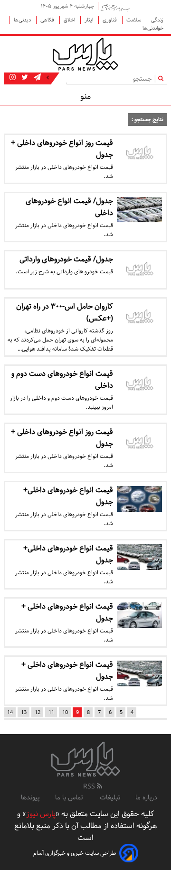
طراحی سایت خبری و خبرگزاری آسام (74, 853)
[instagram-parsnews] (13, 78)
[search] (162, 78)
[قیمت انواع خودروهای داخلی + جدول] (139, 615)
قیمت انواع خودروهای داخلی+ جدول (68, 496)
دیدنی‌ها (23, 20)
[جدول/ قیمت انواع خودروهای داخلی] (139, 209)
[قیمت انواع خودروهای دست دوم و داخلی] (139, 384)
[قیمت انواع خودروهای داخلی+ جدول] (139, 498)
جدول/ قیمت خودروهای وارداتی (66, 259)
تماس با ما (70, 797)
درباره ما (146, 797)
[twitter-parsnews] (24, 78)
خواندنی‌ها (152, 28)
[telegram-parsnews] (36, 78)
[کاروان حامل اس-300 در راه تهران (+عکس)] (139, 317)
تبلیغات (110, 797)
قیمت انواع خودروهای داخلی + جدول (67, 612)
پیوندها (30, 797)
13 (24, 712)
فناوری (110, 20)
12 (37, 712)
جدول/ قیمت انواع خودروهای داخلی (69, 207)
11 (51, 712)
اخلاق (70, 20)
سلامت (134, 20)
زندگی (157, 20)
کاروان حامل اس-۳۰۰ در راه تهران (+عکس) (64, 312)
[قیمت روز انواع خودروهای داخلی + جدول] (139, 153)
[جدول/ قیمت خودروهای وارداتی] (139, 270)
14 (10, 712)
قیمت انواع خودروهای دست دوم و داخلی (62, 380)
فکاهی (48, 20)
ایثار (90, 20)
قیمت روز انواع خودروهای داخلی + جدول (62, 149)
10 (65, 712)
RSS (90, 786)
